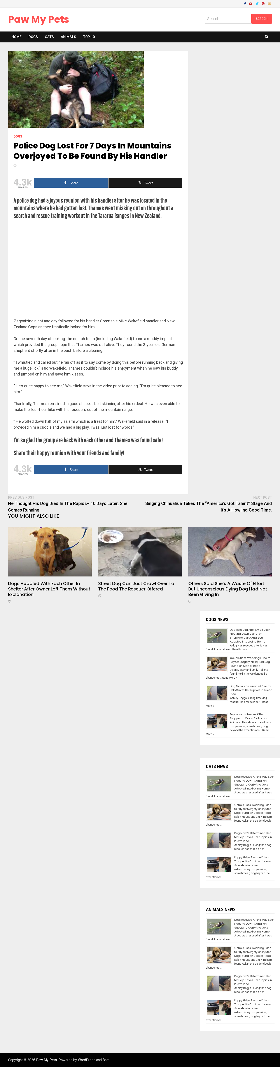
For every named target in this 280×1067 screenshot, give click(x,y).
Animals (68, 37)
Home (16, 37)
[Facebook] (245, 3)
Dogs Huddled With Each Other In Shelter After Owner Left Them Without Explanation (49, 588)
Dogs (33, 37)
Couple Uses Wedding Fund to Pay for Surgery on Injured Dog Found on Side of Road (250, 662)
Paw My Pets (38, 19)
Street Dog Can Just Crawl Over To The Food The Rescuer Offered (136, 586)
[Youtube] (251, 3)
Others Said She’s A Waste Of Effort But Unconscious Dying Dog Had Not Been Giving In (227, 588)
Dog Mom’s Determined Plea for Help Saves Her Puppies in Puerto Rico (251, 690)
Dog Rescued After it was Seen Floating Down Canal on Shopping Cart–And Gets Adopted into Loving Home (250, 635)
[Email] (269, 3)
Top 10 (89, 37)
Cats (49, 37)
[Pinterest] (264, 3)
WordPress (86, 1060)
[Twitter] (257, 3)
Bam (106, 1060)
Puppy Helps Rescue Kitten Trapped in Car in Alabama (248, 716)
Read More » (239, 649)
